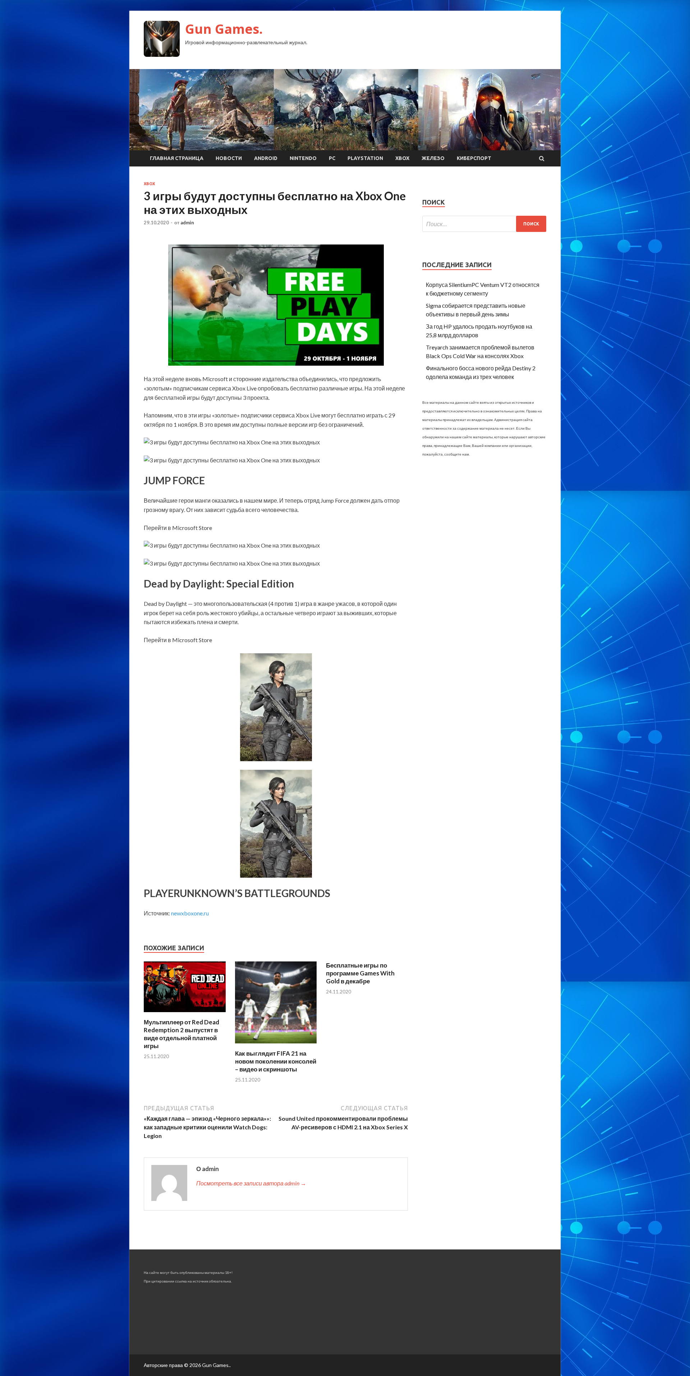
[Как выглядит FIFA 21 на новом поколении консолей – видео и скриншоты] (276, 1045)
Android (265, 158)
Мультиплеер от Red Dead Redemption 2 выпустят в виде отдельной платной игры (181, 1034)
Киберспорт (474, 158)
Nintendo (303, 158)
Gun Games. (224, 29)
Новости (229, 158)
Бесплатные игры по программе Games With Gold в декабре (360, 973)
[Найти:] (484, 224)
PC (332, 158)
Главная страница (176, 158)
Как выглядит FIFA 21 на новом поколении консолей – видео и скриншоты (275, 1061)
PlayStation (365, 158)
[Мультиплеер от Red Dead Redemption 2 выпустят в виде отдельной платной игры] (185, 1013)
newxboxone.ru (190, 913)
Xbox (402, 158)
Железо (433, 158)
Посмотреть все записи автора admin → (251, 1183)
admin (187, 222)
